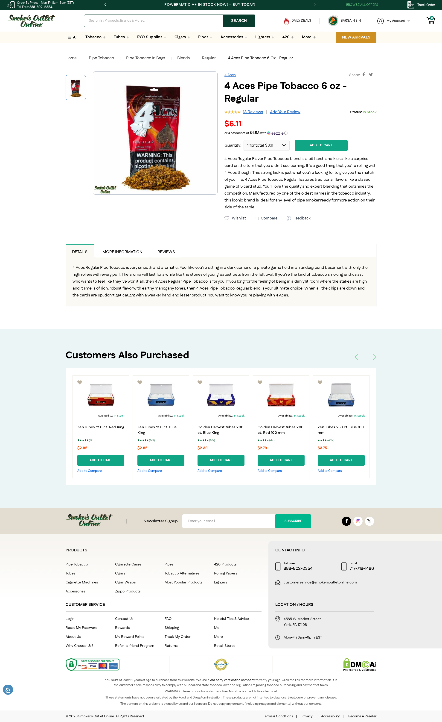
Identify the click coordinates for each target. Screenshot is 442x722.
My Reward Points (129, 636)
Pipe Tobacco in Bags (145, 58)
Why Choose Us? (79, 645)
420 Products (225, 564)
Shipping (172, 627)
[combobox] (169, 21)
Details (79, 252)
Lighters (220, 582)
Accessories (75, 591)
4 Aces (230, 75)
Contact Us (124, 618)
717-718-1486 (362, 568)
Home (71, 58)
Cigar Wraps (125, 582)
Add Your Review (285, 112)
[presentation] (356, 356)
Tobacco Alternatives (182, 573)
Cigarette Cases (128, 564)
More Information (122, 252)
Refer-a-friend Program (134, 645)
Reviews (166, 252)
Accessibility (330, 716)
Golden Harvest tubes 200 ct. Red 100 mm (224, 430)
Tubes (70, 573)
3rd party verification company (232, 680)
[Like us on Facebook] (346, 521)
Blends (183, 58)
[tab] (80, 250)
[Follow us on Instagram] (358, 521)
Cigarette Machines (82, 582)
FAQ (168, 618)
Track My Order (178, 636)
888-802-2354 (40, 7)
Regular (209, 58)
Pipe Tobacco (101, 58)
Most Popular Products (183, 582)
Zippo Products (127, 591)
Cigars (120, 573)
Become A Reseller (362, 716)
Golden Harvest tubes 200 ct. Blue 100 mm (344, 430)
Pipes (169, 564)
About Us (73, 636)
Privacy (307, 716)
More (218, 636)
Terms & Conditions (278, 716)
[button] (300, 133)
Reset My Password (82, 627)
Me (216, 627)
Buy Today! (244, 4)
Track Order (426, 5)
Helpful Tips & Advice (231, 618)
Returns (171, 645)
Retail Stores (224, 645)
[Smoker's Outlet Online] (31, 21)
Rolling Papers (225, 573)
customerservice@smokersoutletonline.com (320, 582)
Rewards (122, 627)
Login (70, 618)
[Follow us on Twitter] (369, 521)
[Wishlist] (83, 382)
